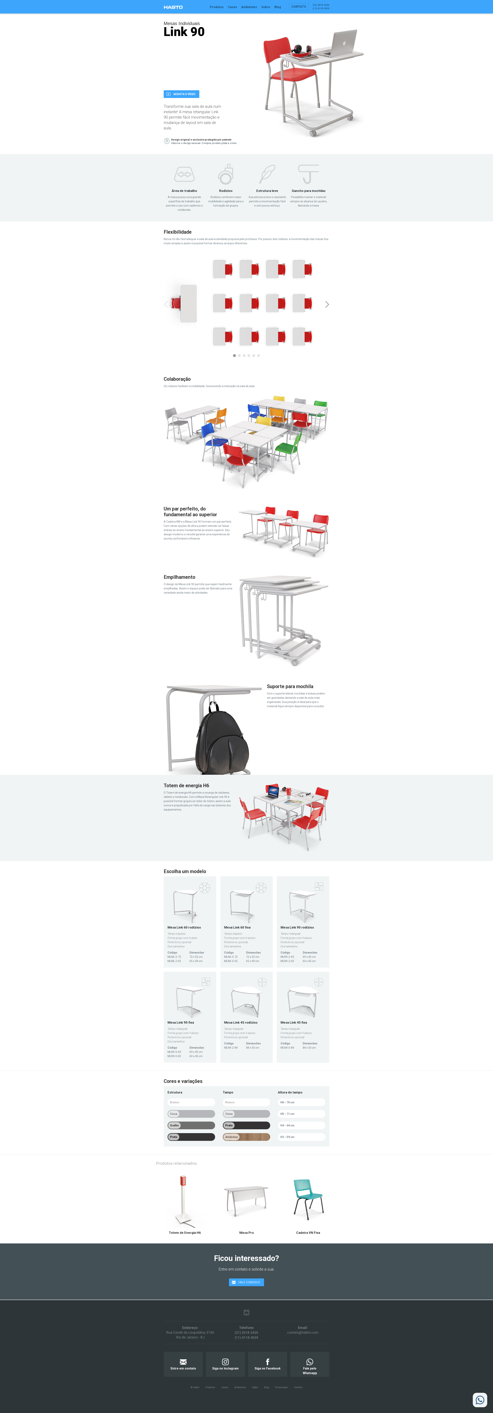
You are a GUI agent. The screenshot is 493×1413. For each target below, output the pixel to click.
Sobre (265, 7)
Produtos (217, 7)
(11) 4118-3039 (246, 1337)
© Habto (195, 1387)
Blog (277, 7)
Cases (232, 7)
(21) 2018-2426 (246, 1332)
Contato (298, 6)
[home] (173, 7)
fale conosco (249, 1282)
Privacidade (281, 1387)
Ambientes (249, 7)
